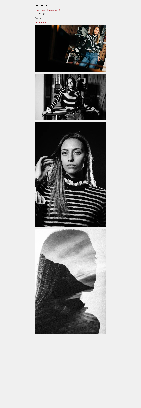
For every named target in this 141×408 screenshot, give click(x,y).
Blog (37, 10)
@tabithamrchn (41, 22)
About (57, 10)
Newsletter (50, 10)
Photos (42, 10)
